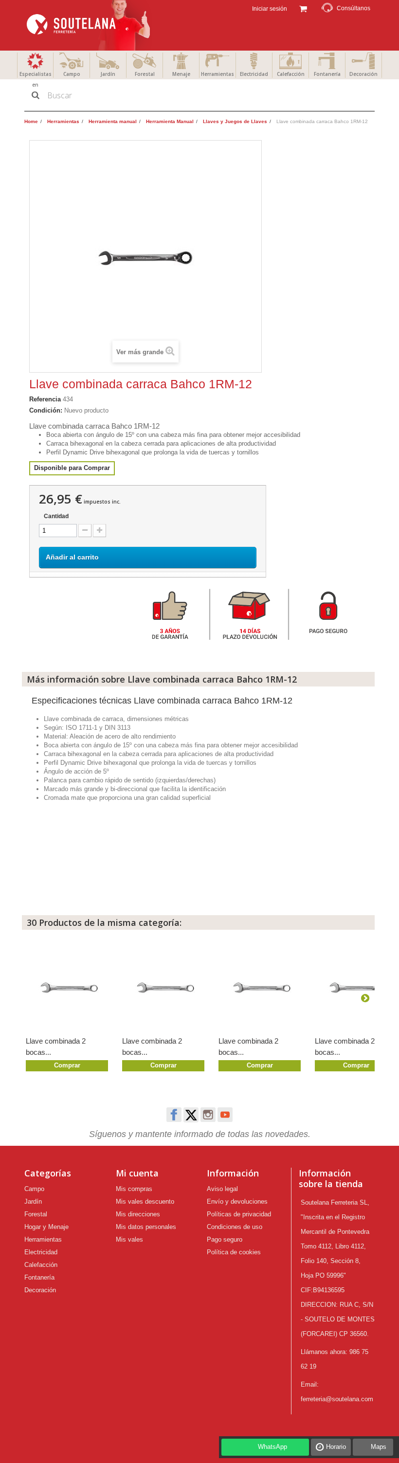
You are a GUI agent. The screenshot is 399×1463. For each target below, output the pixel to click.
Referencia (45, 399)
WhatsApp (272, 1446)
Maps (378, 1446)
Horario (336, 1446)
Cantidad (56, 516)
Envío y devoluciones (237, 1201)
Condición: (45, 410)
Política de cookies (234, 1252)
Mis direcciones (138, 1214)
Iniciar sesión (269, 8)
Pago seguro (224, 1239)
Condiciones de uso (234, 1226)
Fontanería (327, 74)
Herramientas (217, 74)
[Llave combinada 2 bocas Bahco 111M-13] (165, 986)
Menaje (181, 74)
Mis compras (134, 1188)
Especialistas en (35, 79)
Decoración (363, 74)
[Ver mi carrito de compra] (302, 8)
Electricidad (254, 74)
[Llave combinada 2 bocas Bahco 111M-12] (261, 986)
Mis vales (129, 1239)
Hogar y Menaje (46, 1226)
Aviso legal (222, 1188)
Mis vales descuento (145, 1201)
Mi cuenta (137, 1173)
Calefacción (291, 74)
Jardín (108, 74)
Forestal (145, 74)
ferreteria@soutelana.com (337, 1399)
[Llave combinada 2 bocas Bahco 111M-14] (69, 986)
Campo (71, 74)
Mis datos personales (146, 1226)
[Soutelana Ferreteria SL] (89, 25)
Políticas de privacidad (239, 1214)
